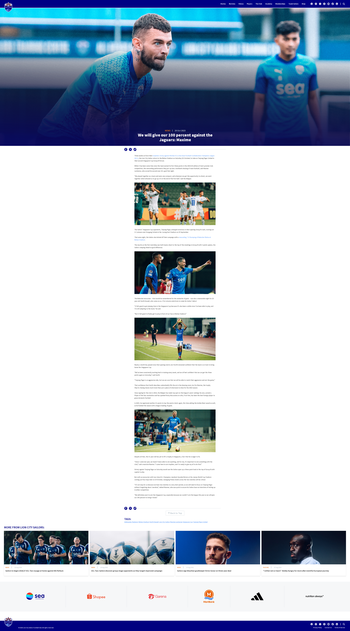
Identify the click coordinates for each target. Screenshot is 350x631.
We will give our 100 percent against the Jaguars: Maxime (175, 137)
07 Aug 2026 (277, 567)
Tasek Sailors (293, 4)
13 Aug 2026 (190, 567)
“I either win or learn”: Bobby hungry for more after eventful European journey (296, 571)
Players (249, 4)
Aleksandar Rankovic (131, 522)
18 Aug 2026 (18, 567)
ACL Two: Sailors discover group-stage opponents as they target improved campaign (126, 571)
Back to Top (176, 513)
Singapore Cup (188, 522)
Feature (266, 567)
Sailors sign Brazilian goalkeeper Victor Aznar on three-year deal (204, 571)
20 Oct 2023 (180, 130)
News (168, 130)
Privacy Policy (317, 627)
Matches (232, 4)
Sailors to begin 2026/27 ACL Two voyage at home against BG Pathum (34, 571)
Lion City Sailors (164, 522)
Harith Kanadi (154, 522)
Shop (303, 4)
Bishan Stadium (144, 522)
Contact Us (328, 627)
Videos (241, 4)
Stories (223, 4)
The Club (259, 4)
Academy (268, 4)
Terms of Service (340, 627)
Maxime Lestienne (176, 522)
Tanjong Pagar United (200, 522)
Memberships (280, 4)
